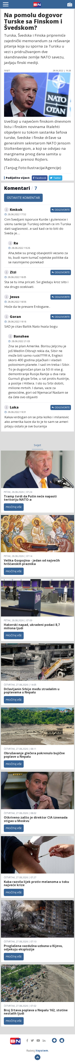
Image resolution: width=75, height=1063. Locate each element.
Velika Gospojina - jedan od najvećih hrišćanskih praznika (32, 562)
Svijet (37, 445)
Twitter (57, 178)
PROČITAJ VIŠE (14, 507)
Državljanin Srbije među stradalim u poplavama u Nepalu (31, 691)
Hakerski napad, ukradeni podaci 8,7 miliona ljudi (32, 626)
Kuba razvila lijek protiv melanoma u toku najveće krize (36, 883)
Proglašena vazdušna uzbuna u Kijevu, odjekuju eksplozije (33, 947)
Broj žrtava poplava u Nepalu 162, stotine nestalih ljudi (36, 1012)
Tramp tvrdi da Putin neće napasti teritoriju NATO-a (30, 498)
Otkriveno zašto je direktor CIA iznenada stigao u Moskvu (36, 819)
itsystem (42, 1050)
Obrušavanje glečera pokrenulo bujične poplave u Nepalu (34, 755)
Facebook (40, 178)
